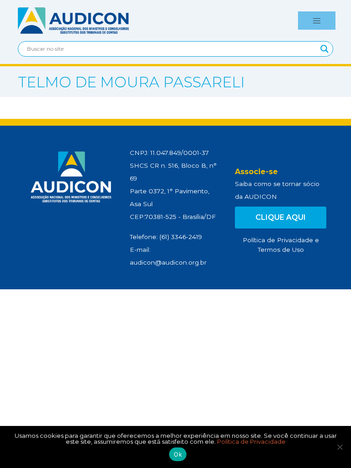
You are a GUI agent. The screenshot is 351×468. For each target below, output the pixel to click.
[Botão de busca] (324, 49)
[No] (339, 447)
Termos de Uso (281, 249)
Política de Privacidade (278, 240)
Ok (178, 454)
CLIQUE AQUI (280, 217)
